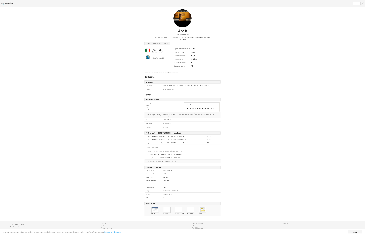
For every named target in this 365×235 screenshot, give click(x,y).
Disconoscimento (197, 223)
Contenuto (157, 43)
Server (166, 43)
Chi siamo (104, 223)
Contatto (103, 226)
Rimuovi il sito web (106, 228)
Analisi (148, 43)
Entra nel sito (182, 35)
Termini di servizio (197, 228)
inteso (355, 232)
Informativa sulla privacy (113, 232)
